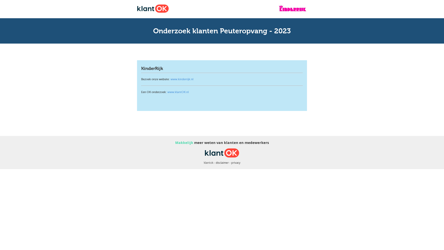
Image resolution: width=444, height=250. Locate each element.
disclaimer (222, 163)
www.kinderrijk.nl (181, 79)
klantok (208, 162)
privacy (235, 163)
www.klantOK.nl (178, 92)
